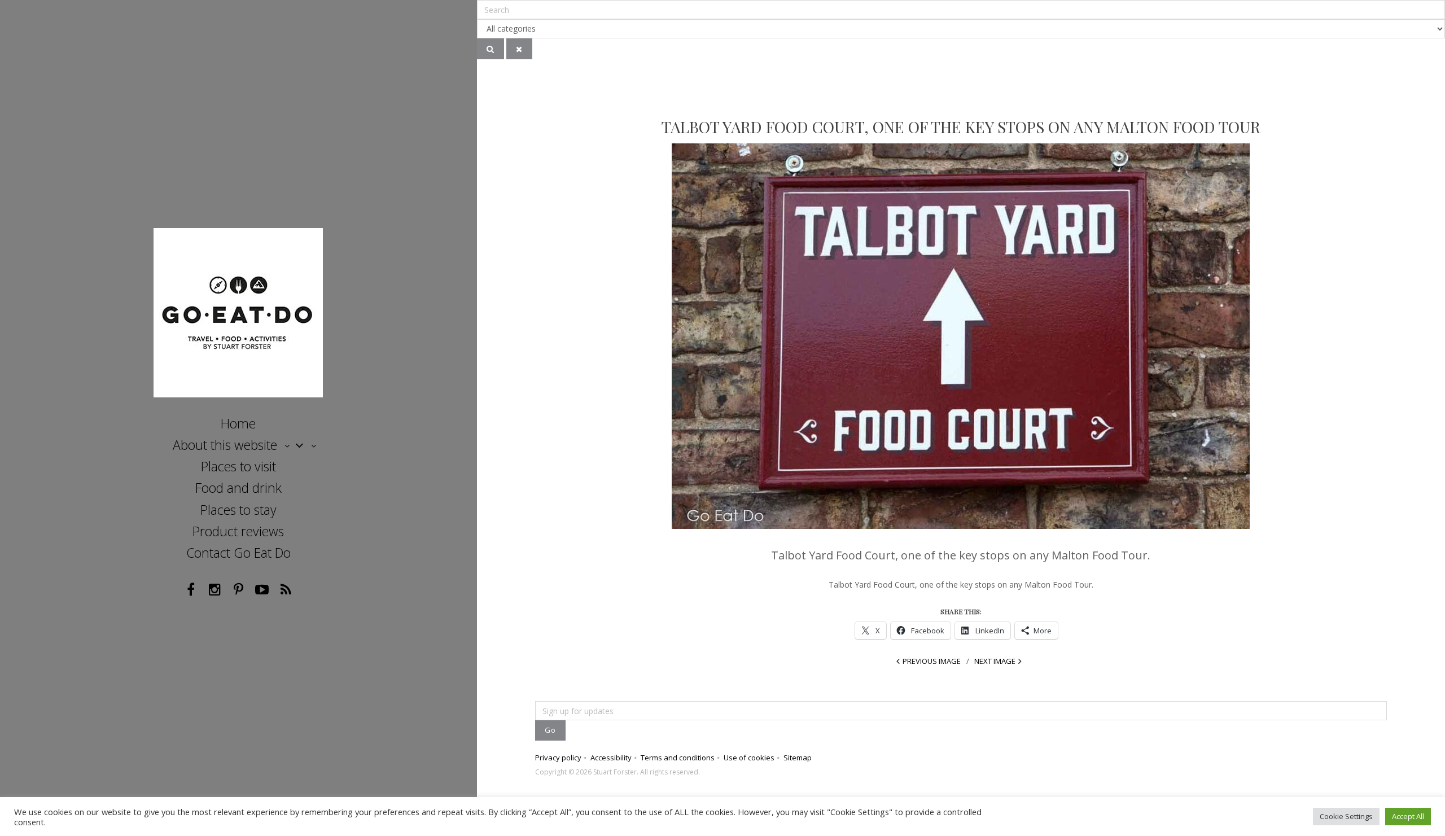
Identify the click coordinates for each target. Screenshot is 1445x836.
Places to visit (238, 466)
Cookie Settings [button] (1346, 816)
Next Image (994, 661)
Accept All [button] (1408, 816)
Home (238, 423)
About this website (225, 445)
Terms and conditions (678, 757)
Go (550, 730)
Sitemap (797, 757)
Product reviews (238, 531)
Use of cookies (749, 757)
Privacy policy (558, 757)
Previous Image (932, 661)
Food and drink (238, 488)
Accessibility (611, 757)
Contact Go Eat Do (238, 553)
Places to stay (238, 510)
